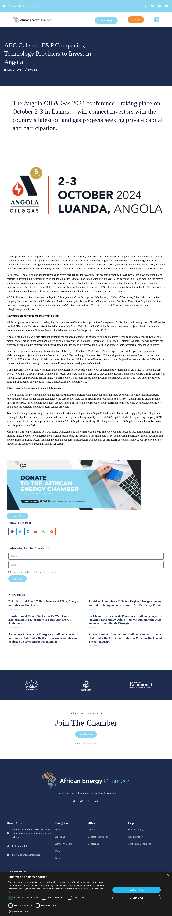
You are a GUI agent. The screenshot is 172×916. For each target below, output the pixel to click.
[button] (81, 17)
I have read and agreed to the (34, 572)
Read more (13, 892)
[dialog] (86, 894)
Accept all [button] (136, 889)
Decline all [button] (136, 897)
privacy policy (50, 572)
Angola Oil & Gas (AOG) (38, 287)
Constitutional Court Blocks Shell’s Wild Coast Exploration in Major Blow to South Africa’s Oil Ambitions (39, 619)
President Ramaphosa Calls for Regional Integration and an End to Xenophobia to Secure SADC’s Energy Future (125, 603)
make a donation (89, 743)
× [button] (168, 875)
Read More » (13, 609)
